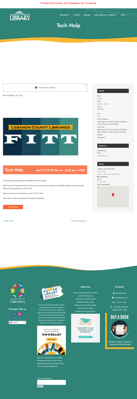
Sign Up (40, 386)
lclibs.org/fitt (101, 137)
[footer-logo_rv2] (17, 285)
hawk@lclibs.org (120, 298)
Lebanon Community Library (106, 169)
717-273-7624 (121, 302)
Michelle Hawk (101, 150)
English (15, 322)
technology (122, 132)
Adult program (101, 122)
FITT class (110, 122)
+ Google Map (103, 177)
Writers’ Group (9, 221)
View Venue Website (103, 184)
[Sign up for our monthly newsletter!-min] (85, 315)
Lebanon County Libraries (110, 124)
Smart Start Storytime (78, 221)
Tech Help (100, 109)
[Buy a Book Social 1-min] (119, 314)
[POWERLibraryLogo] (51, 285)
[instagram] (20, 314)
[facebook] (15, 314)
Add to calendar (13, 207)
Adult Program (101, 129)
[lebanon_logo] (20, 11)
